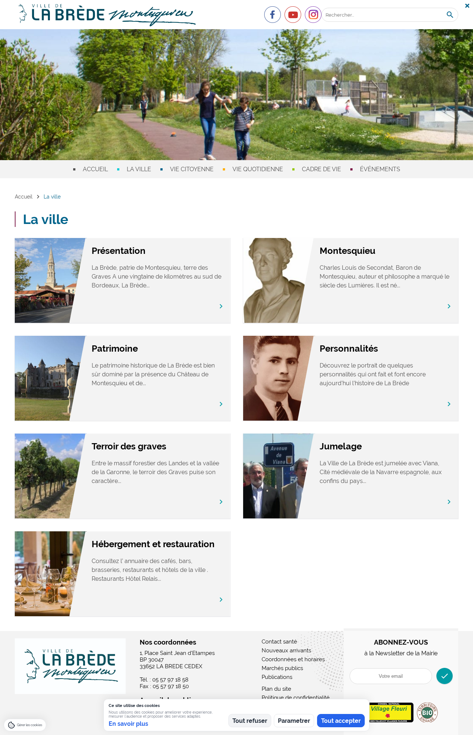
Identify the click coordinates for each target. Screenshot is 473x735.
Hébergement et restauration (153, 544)
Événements (380, 169)
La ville (139, 169)
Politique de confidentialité (296, 697)
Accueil (95, 169)
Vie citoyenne (192, 169)
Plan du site (276, 689)
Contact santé (279, 641)
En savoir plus (128, 723)
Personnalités (349, 348)
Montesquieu (347, 250)
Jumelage (341, 446)
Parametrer (294, 720)
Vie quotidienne (257, 169)
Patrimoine (115, 348)
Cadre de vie (321, 169)
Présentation (119, 250)
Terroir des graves (129, 446)
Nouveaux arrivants (286, 650)
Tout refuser (249, 720)
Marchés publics (282, 668)
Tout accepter (341, 720)
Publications (277, 677)
